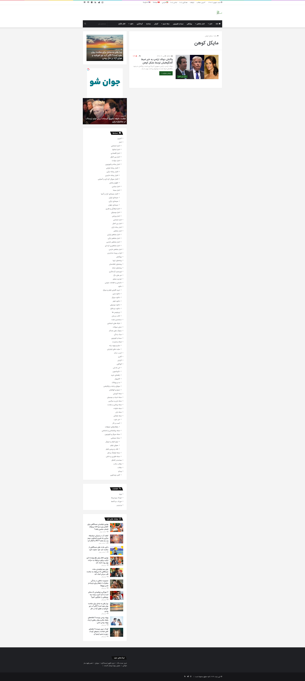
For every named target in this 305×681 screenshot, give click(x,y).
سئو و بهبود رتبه (114, 345)
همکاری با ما (183, 2)
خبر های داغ (118, 275)
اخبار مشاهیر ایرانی (113, 234)
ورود (120, 494)
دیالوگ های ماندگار (115, 331)
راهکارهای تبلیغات (111, 427)
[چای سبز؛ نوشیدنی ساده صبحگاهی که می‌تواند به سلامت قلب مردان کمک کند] (116, 572)
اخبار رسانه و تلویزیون (112, 164)
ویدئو (120, 471)
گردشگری (140, 24)
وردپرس (119, 505)
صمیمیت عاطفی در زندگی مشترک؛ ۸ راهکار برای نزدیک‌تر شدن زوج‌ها (98, 583)
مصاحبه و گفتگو (117, 460)
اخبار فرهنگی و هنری (113, 208)
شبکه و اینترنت (117, 342)
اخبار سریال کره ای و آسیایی (108, 179)
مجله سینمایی (115, 438)
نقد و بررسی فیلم (112, 449)
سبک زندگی (118, 334)
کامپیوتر (117, 379)
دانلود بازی (116, 294)
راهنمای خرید (115, 375)
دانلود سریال (116, 297)
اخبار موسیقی (115, 212)
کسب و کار (116, 423)
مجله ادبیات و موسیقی (114, 397)
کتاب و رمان (116, 316)
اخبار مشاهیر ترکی (114, 238)
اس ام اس (116, 368)
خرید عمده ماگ (122, 663)
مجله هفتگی (118, 416)
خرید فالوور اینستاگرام (108, 663)
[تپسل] (88, 69)
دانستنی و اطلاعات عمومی (113, 282)
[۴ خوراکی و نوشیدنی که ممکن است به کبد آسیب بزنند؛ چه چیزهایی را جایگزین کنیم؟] (116, 595)
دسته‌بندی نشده (117, 319)
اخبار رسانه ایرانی (112, 168)
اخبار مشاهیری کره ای (112, 245)
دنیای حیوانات (117, 327)
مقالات (119, 467)
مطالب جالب (117, 464)
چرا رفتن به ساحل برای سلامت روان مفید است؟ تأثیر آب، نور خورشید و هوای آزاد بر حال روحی (106, 55)
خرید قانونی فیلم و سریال (111, 290)
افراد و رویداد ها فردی (114, 253)
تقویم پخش (113, 183)
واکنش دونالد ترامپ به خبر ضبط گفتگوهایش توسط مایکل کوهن (157, 61)
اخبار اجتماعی (115, 146)
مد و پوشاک (116, 382)
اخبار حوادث (116, 160)
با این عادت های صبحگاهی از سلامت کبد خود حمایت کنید (98, 548)
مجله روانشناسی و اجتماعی (111, 430)
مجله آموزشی (117, 393)
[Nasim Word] (219, 13)
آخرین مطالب (201, 2)
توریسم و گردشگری (115, 271)
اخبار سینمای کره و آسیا (109, 194)
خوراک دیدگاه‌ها (116, 501)
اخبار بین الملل (115, 157)
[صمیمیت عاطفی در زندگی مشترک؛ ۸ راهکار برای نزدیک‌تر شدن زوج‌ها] (116, 583)
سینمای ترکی (113, 201)
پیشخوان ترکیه (117, 268)
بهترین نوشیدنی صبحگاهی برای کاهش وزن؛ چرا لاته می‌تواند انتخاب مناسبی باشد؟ (97, 527)
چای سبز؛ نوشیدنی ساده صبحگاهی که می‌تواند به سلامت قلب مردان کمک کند (97, 572)
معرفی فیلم (114, 445)
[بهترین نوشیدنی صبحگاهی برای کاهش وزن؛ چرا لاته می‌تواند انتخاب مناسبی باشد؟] (116, 527)
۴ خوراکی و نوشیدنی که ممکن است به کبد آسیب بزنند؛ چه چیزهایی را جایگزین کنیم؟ (98, 594)
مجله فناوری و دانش (113, 456)
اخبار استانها (116, 149)
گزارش (156, 24)
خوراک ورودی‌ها (116, 498)
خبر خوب (117, 419)
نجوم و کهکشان (114, 390)
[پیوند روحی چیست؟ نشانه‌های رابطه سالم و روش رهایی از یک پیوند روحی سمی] (116, 620)
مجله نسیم (166, 24)
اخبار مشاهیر (201, 24)
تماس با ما (173, 2)
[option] (104, 48)
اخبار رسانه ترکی (112, 171)
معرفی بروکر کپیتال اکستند (112, 665)
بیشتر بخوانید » (166, 73)
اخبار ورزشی (116, 216)
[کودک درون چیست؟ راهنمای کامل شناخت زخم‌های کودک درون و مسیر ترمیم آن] (116, 632)
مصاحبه (148, 24)
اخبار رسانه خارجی (111, 175)
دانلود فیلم (116, 301)
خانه (217, 24)
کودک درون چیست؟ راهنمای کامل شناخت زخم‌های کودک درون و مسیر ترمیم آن (98, 631)
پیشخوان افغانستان (115, 264)
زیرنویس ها (116, 312)
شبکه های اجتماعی (113, 323)
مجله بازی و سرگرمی (115, 401)
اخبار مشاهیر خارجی (113, 242)
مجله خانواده (118, 408)
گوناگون (119, 364)
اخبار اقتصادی (115, 153)
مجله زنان (118, 412)
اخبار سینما (116, 190)
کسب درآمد (118, 353)
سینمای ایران (113, 197)
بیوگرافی (189, 24)
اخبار (210, 24)
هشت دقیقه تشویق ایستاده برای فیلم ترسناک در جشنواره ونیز (106, 120)
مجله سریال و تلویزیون (112, 434)
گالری (120, 356)
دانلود (131, 24)
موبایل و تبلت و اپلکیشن (111, 386)
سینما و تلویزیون (178, 24)
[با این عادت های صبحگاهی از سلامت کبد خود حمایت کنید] (116, 550)
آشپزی (119, 138)
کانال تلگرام (121, 24)
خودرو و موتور (117, 279)
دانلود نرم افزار (115, 308)
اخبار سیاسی (116, 186)
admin (169, 56)
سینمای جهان (113, 205)
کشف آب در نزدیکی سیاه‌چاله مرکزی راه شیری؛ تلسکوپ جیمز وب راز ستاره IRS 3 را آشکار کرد (98, 538)
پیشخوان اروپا (117, 260)
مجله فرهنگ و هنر (113, 453)
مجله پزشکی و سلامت (114, 404)
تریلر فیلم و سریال (112, 441)
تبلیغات (192, 2)
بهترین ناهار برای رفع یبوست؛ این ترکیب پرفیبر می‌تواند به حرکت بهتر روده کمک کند (97, 560)
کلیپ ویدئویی (115, 475)
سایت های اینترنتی (113, 349)
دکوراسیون (116, 371)
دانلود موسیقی (115, 305)
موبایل (97, 663)
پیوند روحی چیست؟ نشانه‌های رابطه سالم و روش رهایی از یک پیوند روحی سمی (98, 620)
